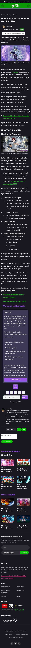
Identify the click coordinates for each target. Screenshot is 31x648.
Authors (18, 596)
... (10, 423)
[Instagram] (19, 643)
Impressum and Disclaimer (21, 634)
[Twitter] (12, 643)
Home (3, 15)
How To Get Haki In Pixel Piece (14, 301)
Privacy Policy (20, 586)
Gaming (9, 15)
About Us (4, 596)
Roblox (15, 15)
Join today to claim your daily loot (21, 1)
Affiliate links (6, 586)
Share (11, 429)
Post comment (7, 441)
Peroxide (15, 72)
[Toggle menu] (2, 5)
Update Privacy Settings (17, 637)
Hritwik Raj (9, 409)
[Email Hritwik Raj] (24, 429)
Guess (24, 397)
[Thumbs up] (19, 429)
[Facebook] (15, 643)
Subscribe (24, 552)
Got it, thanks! (15, 379)
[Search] (28, 5)
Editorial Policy (20, 590)
